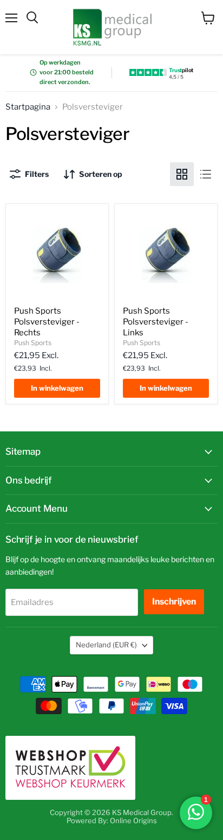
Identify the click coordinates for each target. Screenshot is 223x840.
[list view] (206, 174)
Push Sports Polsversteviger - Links (155, 321)
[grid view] (182, 174)
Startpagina (27, 107)
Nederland (106, 644)
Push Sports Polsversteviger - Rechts (47, 321)
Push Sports (32, 343)
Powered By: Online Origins (112, 820)
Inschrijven (174, 601)
